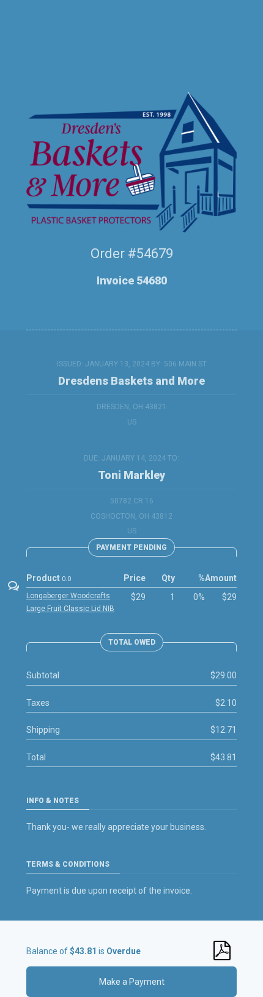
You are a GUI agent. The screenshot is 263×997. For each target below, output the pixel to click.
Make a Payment (132, 982)
